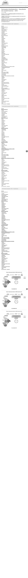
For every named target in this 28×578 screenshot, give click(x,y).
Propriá (3, 265)
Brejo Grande (4, 256)
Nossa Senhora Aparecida (6, 219)
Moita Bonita (4, 218)
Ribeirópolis (3, 222)
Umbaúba (3, 210)
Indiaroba (3, 205)
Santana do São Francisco (6, 266)
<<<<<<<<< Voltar (3, 12)
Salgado (3, 229)
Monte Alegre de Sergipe (5, 237)
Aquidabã (3, 255)
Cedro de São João (5, 258)
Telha (2, 268)
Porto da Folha (4, 240)
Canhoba (3, 257)
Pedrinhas (3, 207)
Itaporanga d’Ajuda (5, 196)
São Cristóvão (4, 200)
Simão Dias (3, 230)
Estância (3, 204)
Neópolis (3, 262)
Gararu (3, 234)
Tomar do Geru (4, 209)
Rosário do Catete (4, 250)
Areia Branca (4, 212)
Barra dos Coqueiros (5, 194)
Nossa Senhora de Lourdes (6, 263)
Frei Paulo (3, 215)
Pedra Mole (3, 220)
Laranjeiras (3, 197)
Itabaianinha (4, 206)
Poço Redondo (4, 239)
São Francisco (4, 267)
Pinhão (3, 221)
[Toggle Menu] (25, 6)
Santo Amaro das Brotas (5, 251)
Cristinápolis (4, 203)
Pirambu (3, 249)
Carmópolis (3, 243)
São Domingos (4, 223)
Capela (3, 242)
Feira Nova (3, 233)
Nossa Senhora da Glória (5, 238)
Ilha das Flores (4, 259)
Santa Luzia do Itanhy (5, 208)
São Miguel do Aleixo (5, 224)
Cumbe (3, 244)
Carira (3, 48)
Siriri (2, 252)
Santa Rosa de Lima (5, 199)
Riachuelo (3, 198)
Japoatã (3, 260)
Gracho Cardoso (4, 235)
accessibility (27, 151)
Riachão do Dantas (5, 228)
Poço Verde (3, 227)
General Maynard (4, 245)
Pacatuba (3, 264)
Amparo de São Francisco (6, 254)
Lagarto (3, 226)
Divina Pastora (4, 195)
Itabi (2, 236)
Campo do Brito (4, 213)
